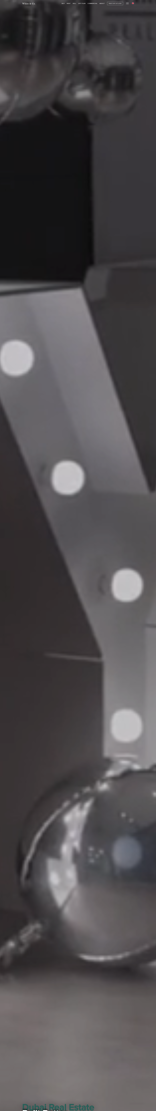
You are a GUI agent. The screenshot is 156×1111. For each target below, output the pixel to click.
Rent (69, 3)
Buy (63, 3)
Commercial (93, 3)
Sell (74, 3)
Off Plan (82, 3)
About (102, 3)
